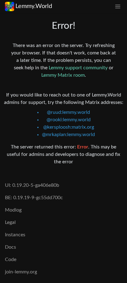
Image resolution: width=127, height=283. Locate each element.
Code (10, 259)
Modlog (13, 210)
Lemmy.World (33, 6)
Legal (10, 222)
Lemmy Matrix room (63, 75)
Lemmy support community (78, 67)
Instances (15, 234)
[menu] (117, 6)
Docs (10, 247)
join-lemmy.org (21, 271)
